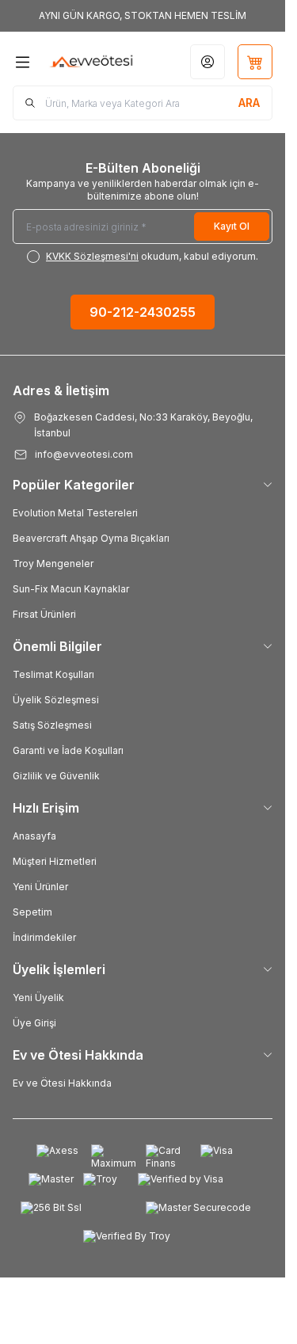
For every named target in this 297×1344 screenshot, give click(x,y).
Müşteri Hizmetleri (55, 861)
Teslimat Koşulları (53, 674)
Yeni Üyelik (38, 997)
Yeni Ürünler (40, 887)
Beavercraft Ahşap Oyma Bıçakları (91, 538)
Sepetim (32, 912)
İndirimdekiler (44, 937)
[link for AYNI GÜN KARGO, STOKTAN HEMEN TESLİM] (142, 16)
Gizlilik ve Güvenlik (56, 776)
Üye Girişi (34, 1023)
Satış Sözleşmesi (52, 725)
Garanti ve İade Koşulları (68, 750)
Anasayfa (34, 836)
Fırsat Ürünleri (44, 614)
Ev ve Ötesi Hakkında (62, 1083)
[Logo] (91, 61)
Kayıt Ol (231, 226)
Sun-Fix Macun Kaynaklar (71, 589)
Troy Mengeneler (53, 563)
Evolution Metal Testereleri (75, 513)
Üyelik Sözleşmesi (56, 700)
